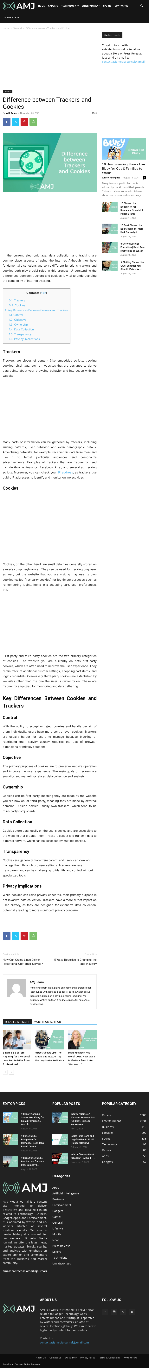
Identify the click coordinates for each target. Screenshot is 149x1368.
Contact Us (121, 5)
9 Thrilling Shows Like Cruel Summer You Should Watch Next (132, 266)
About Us (41, 1357)
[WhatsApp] (33, 122)
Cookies (17, 305)
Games (56, 1217)
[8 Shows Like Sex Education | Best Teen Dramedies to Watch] (110, 247)
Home (41, 5)
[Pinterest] (24, 122)
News (56, 1240)
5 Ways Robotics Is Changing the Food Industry (75, 962)
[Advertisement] (50, 61)
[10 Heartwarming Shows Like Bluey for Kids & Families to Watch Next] (124, 149)
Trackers (17, 300)
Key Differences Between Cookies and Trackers (36, 310)
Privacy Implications (24, 339)
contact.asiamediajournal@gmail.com (37, 1271)
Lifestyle (57, 1228)
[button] (141, 6)
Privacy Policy (87, 1357)
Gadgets (53, 5)
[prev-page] (5, 1072)
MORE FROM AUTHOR (47, 1021)
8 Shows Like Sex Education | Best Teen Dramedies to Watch (132, 247)
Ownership (18, 324)
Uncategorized (61, 1263)
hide (43, 293)
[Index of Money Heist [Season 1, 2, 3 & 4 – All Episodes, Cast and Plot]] (60, 1158)
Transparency (20, 334)
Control (16, 314)
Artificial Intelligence (65, 1193)
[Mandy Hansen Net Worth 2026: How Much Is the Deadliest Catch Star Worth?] (82, 1039)
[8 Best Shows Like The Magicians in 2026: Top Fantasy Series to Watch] (49, 1039)
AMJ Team (11, 113)
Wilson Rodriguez (111, 177)
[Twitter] (15, 122)
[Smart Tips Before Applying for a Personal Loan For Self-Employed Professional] (17, 1039)
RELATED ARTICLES (17, 1021)
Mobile (56, 1234)
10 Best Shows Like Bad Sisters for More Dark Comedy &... (131, 229)
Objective (17, 319)
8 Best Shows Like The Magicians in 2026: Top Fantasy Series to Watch (49, 1056)
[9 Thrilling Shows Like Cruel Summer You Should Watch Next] (110, 266)
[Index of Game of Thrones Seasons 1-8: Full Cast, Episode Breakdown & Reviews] (60, 1117)
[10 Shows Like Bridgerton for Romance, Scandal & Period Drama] (110, 207)
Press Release (61, 1246)
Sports (107, 5)
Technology (68, 5)
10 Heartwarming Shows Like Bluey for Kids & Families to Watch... (123, 168)
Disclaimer (71, 1357)
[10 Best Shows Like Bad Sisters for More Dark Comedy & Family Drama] (110, 229)
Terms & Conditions (109, 1357)
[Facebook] (6, 122)
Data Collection (21, 329)
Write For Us (11, 17)
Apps (55, 1187)
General (17, 28)
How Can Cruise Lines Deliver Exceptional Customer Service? (23, 962)
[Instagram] (114, 1312)
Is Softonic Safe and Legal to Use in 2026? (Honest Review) (82, 1139)
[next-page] (11, 1072)
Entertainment (91, 5)
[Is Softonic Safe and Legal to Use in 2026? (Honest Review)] (60, 1139)
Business (58, 1199)
